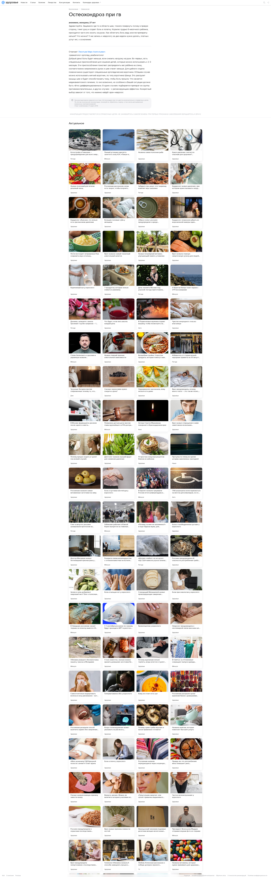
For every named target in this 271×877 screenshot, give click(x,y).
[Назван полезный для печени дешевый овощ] (85, 179)
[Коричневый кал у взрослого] (85, 280)
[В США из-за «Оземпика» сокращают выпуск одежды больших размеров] (186, 653)
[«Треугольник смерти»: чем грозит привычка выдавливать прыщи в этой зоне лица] (152, 788)
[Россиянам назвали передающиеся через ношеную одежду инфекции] (152, 754)
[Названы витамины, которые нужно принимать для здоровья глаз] (186, 856)
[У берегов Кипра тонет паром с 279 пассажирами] (186, 280)
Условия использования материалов (203, 875)
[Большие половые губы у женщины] (118, 213)
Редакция (187, 875)
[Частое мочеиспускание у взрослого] (186, 788)
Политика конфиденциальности (257, 875)
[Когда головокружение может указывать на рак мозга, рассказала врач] (118, 720)
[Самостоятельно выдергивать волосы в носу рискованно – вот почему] (85, 686)
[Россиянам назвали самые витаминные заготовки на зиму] (85, 483)
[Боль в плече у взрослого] (118, 754)
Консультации (73, 9)
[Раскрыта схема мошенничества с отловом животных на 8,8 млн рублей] (118, 551)
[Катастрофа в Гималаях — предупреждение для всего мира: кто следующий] (85, 145)
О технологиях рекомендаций (237, 875)
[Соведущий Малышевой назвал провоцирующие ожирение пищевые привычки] (152, 585)
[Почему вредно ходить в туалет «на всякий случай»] (85, 450)
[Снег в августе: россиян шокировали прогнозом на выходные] (85, 517)
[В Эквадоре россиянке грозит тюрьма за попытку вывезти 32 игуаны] (85, 619)
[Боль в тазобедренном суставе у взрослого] (186, 517)
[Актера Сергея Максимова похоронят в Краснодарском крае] (152, 416)
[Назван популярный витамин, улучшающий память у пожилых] (152, 247)
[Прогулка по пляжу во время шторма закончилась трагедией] (186, 450)
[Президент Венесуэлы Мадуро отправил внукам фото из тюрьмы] (186, 822)
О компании (10, 875)
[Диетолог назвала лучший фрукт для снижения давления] (118, 450)
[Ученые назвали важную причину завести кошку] (85, 788)
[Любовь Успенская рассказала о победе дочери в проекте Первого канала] (152, 856)
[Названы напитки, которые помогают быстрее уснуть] (186, 720)
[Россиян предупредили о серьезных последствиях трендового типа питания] (85, 822)
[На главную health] (11, 2)
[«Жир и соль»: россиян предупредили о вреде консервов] (152, 213)
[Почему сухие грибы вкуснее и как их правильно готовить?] (152, 720)
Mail (3, 875)
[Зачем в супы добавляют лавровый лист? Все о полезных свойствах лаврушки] (85, 585)
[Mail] (3, 2)
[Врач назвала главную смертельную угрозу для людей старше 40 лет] (186, 247)
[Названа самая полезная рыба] (152, 145)
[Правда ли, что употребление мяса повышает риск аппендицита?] (186, 754)
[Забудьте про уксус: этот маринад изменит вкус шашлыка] (152, 179)
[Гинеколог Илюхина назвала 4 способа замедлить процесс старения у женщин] (118, 856)
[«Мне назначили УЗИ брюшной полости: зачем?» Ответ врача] (85, 754)
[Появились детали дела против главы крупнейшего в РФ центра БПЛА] (118, 416)
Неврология (85, 9)
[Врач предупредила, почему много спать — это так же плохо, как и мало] (186, 382)
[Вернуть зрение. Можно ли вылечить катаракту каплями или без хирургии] (118, 788)
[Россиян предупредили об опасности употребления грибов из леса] (186, 551)
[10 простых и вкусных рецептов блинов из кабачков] (152, 450)
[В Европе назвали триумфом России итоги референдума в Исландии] (152, 483)
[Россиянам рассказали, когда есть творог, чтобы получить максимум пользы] (118, 179)
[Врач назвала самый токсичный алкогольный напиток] (118, 247)
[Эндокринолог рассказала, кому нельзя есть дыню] (152, 382)
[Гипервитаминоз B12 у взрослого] (118, 686)
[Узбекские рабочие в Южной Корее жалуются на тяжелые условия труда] (118, 517)
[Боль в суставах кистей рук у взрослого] (118, 483)
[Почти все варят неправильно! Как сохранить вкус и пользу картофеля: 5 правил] (85, 247)
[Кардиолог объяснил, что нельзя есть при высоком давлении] (85, 213)
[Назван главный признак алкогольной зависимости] (118, 348)
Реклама (18, 875)
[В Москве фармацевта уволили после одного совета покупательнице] (85, 416)
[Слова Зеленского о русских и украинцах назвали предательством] (85, 348)
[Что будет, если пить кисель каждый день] (118, 314)
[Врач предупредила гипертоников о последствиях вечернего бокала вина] (85, 856)
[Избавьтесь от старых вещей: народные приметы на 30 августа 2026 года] (186, 348)
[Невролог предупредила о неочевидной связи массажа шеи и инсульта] (186, 619)
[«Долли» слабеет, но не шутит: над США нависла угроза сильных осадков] (152, 551)
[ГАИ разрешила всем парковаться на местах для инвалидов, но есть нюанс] (186, 483)
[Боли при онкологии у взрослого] (186, 585)
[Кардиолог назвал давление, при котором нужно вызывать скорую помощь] (186, 179)
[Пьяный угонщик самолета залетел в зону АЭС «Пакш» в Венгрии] (118, 145)
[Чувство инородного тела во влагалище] (186, 314)
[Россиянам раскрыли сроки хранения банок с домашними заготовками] (186, 686)
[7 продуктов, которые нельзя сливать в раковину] (118, 280)
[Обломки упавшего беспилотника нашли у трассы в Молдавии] (85, 653)
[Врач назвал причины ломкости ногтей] (118, 822)
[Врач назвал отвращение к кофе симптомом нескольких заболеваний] (186, 416)
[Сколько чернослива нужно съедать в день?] (118, 382)
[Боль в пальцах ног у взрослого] (118, 585)
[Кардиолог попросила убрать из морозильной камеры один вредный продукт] (186, 213)
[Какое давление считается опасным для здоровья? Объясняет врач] (186, 145)
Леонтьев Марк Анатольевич (91, 52)
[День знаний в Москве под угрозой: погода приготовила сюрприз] (152, 280)
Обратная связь (221, 875)
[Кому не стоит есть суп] (152, 686)
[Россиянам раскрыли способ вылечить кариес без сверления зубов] (85, 720)
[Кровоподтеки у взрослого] (152, 619)
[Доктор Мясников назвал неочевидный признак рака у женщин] (85, 551)
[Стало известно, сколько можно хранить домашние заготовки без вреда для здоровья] (118, 653)
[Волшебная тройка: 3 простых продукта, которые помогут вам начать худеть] (152, 348)
